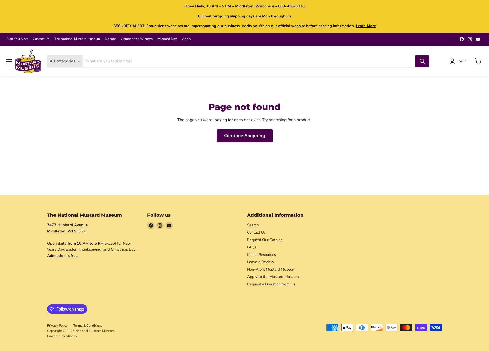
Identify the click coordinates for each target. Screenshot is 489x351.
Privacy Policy (57, 325)
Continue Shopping (244, 136)
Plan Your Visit (17, 39)
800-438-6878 (291, 6)
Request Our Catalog (265, 239)
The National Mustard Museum (77, 39)
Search (253, 225)
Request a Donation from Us (271, 284)
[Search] (422, 61)
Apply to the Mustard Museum (273, 276)
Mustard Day (167, 39)
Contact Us (41, 39)
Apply (186, 39)
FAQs (251, 247)
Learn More (366, 26)
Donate (110, 39)
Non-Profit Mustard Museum (271, 269)
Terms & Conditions (87, 325)
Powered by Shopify (62, 336)
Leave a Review (260, 261)
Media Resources (261, 254)
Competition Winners (137, 39)
